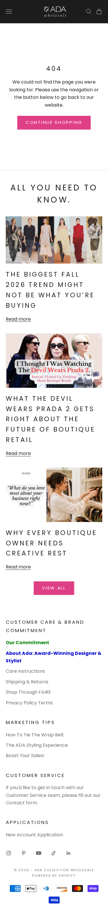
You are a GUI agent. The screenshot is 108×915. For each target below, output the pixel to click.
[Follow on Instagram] (9, 853)
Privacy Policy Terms (29, 703)
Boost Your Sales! (25, 755)
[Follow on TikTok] (53, 853)
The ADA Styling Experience (37, 745)
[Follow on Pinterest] (23, 853)
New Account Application (34, 834)
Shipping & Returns (27, 681)
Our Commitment (27, 642)
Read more (18, 319)
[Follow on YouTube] (38, 853)
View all (54, 588)
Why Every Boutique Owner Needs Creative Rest (51, 543)
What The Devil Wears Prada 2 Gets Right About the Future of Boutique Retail (50, 419)
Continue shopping (54, 122)
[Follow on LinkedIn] (68, 853)
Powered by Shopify (54, 875)
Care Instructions (25, 671)
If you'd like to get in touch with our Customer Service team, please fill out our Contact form (53, 795)
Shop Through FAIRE (28, 692)
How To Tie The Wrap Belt (35, 734)
